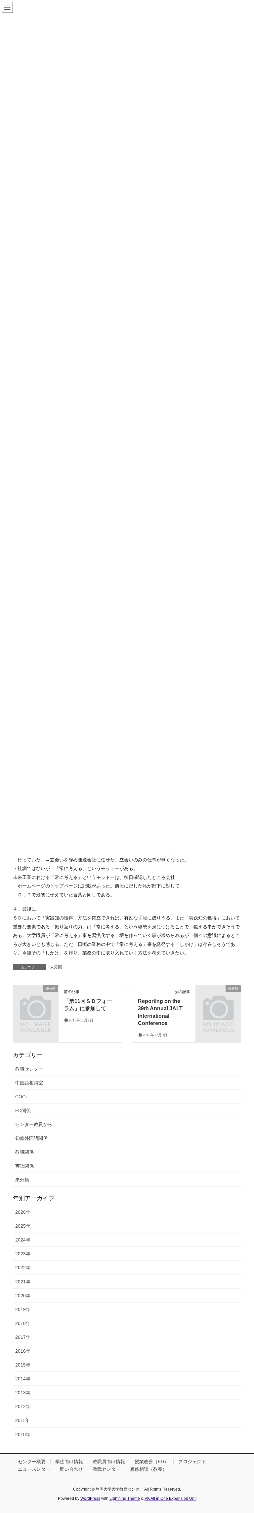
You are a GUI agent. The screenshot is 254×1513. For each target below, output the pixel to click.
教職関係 (24, 1152)
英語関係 (24, 1166)
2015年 (22, 1365)
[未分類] (35, 998)
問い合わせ (71, 1469)
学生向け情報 (69, 1461)
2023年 (22, 1253)
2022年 (22, 1267)
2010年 (22, 1434)
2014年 (22, 1378)
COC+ (21, 1096)
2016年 (22, 1351)
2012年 (22, 1406)
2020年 (22, 1295)
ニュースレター (34, 1469)
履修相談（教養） (148, 1469)
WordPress (90, 1498)
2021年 (22, 1281)
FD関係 (23, 1110)
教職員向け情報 (109, 1461)
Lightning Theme (124, 1498)
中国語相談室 (29, 1082)
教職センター (29, 1069)
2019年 (22, 1309)
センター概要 (32, 1461)
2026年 (22, 1212)
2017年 (22, 1337)
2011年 (22, 1420)
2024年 (22, 1239)
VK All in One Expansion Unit (170, 1498)
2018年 (22, 1323)
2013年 (22, 1392)
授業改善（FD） (152, 1461)
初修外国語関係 (31, 1138)
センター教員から (33, 1124)
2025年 (22, 1226)
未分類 (56, 967)
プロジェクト (192, 1461)
